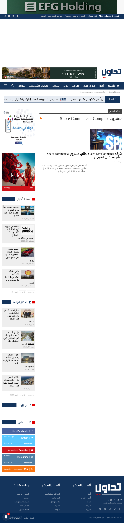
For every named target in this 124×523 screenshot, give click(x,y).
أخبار (101, 86)
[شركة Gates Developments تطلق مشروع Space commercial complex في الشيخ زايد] (106, 139)
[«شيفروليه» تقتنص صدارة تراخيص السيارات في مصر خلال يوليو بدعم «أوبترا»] (27, 252)
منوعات (57, 509)
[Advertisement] (62, 45)
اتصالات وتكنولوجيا (39, 86)
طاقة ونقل (55, 501)
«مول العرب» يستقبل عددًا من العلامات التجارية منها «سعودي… (18, 360)
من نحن (68, 16)
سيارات (56, 86)
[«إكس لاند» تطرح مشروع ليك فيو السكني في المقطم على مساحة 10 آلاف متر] (27, 336)
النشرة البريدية (79, 16)
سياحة (21, 86)
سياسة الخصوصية (55, 16)
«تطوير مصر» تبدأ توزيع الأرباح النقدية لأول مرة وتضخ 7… (11, 211)
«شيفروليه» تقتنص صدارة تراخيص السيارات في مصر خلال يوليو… (19, 254)
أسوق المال (89, 86)
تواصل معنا (24, 505)
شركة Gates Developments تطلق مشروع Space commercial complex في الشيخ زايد (84, 156)
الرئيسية (112, 86)
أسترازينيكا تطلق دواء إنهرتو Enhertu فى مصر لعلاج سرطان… (19, 316)
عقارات (75, 86)
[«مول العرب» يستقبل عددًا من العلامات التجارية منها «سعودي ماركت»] (27, 358)
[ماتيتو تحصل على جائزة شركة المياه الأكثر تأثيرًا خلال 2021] (27, 380)
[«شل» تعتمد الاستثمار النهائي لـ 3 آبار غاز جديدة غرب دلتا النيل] (27, 275)
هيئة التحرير (24, 509)
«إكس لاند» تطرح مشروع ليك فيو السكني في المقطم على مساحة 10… (18, 338)
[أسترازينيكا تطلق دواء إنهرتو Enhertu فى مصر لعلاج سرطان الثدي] (27, 313)
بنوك (65, 86)
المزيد (43, 16)
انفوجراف (56, 498)
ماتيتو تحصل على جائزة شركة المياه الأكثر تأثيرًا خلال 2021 (11, 381)
